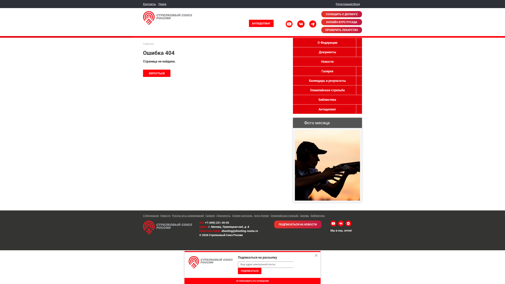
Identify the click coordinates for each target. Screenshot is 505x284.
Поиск (162, 4)
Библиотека (327, 99)
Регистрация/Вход (348, 4)
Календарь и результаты (327, 80)
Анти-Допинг (261, 215)
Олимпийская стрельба (327, 90)
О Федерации (327, 42)
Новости (327, 61)
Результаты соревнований (188, 215)
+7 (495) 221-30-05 (217, 222)
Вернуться (157, 73)
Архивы (304, 215)
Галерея (327, 71)
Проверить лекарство (341, 30)
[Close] (316, 255)
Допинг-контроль (242, 215)
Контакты (149, 4)
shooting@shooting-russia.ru (240, 231)
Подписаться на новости (298, 224)
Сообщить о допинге (342, 14)
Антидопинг (261, 23)
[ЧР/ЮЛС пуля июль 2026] (327, 165)
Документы (327, 52)
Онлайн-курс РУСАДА (341, 22)
